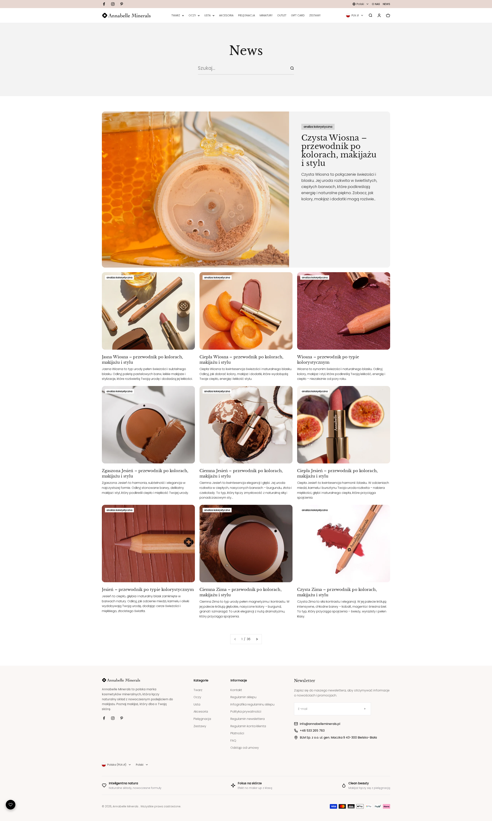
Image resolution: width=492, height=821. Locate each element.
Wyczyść (280, 68)
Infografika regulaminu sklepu (252, 704)
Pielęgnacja (202, 719)
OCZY (192, 15)
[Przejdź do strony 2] (257, 639)
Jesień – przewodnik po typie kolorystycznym (148, 589)
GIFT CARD (298, 15)
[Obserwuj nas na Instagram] (113, 4)
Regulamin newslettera (247, 719)
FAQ (233, 740)
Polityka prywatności (245, 711)
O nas (376, 4)
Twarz (198, 690)
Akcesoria (201, 711)
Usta (197, 704)
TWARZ (175, 15)
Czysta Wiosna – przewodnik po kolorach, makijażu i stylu (339, 150)
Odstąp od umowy (244, 747)
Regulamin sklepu (243, 697)
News (386, 4)
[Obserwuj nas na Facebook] (104, 4)
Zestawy (200, 726)
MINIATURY (266, 15)
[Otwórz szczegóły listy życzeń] (10, 804)
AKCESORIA (226, 15)
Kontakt (236, 690)
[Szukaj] (292, 68)
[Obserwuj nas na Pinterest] (122, 4)
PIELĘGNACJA (246, 15)
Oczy (197, 697)
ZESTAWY (315, 15)
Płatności (237, 733)
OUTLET (281, 15)
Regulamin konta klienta (248, 726)
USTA (207, 15)
